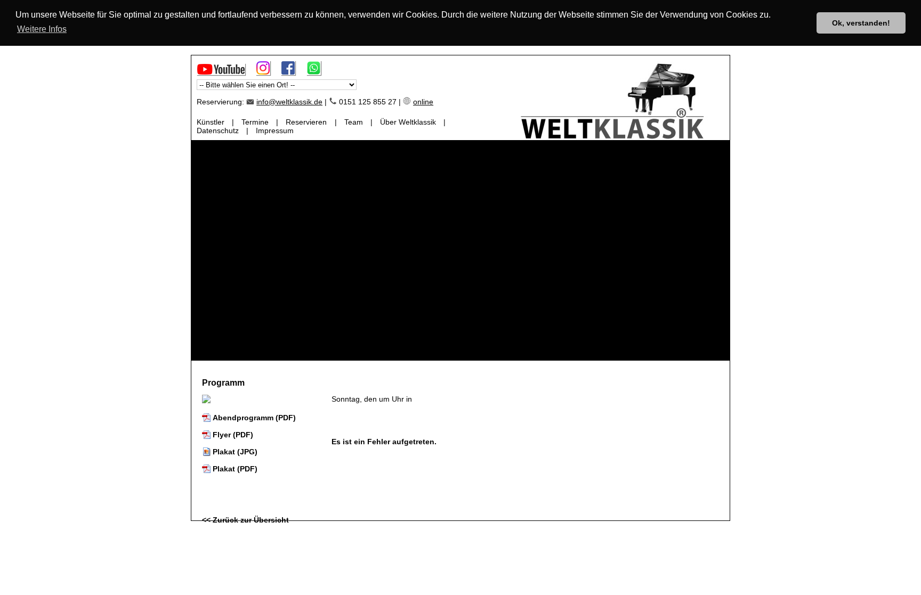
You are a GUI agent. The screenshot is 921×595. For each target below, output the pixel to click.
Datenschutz (218, 130)
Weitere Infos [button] (42, 29)
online (423, 101)
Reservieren (306, 122)
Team (353, 122)
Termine (255, 122)
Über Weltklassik (408, 122)
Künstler (210, 122)
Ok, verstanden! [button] (861, 23)
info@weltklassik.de (289, 101)
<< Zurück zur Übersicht (245, 520)
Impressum (275, 130)
